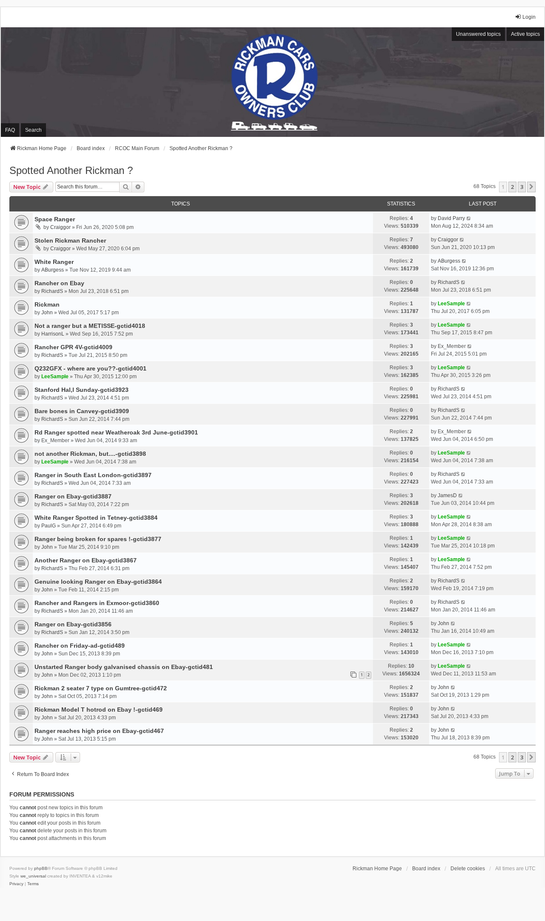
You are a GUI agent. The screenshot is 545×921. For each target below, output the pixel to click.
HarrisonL (52, 334)
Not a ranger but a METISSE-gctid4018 (89, 325)
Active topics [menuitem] (525, 34)
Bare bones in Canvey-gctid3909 (81, 411)
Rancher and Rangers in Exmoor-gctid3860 (96, 603)
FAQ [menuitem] (10, 130)
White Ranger (54, 261)
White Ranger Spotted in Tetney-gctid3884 (96, 517)
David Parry (451, 218)
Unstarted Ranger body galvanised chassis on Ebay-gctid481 (123, 666)
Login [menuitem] (529, 17)
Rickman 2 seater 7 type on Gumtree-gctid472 (100, 688)
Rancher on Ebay (59, 283)
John (47, 313)
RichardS (52, 291)
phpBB (41, 868)
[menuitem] (16, 884)
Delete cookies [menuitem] (467, 869)
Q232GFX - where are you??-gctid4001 (90, 368)
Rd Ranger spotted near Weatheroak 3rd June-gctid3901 (116, 432)
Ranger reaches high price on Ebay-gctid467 (99, 730)
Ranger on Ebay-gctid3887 (73, 496)
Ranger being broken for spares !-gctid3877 (97, 539)
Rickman (47, 304)
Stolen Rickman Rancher (70, 240)
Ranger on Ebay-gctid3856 (73, 624)
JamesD (447, 495)
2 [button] (512, 187)
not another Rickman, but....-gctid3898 (90, 453)
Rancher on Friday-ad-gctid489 (79, 645)
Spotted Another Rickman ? (71, 170)
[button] (531, 187)
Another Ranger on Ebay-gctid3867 (85, 560)
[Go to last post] (469, 218)
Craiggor (60, 227)
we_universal (33, 876)
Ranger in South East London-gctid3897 (93, 475)
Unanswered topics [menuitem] (478, 34)
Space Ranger (54, 219)
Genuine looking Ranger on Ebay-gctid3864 (98, 581)
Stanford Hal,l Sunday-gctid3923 (81, 389)
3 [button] (521, 187)
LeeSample (451, 304)
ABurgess (52, 270)
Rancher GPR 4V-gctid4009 (73, 347)
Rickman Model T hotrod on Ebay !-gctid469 (98, 709)
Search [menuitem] (33, 130)
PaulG (48, 526)
